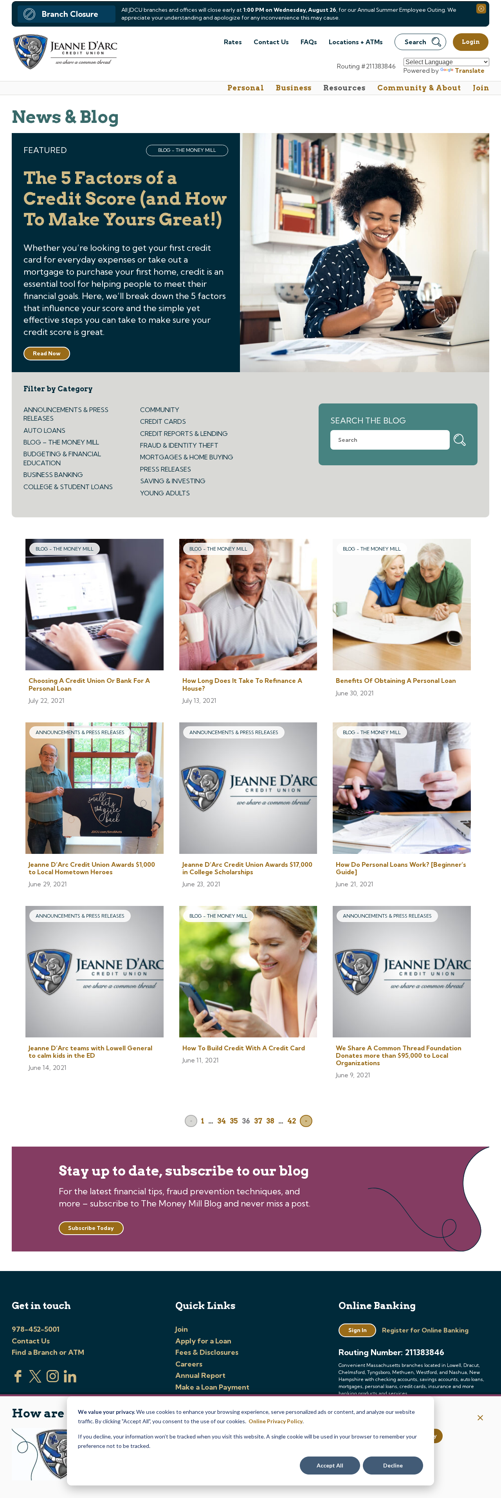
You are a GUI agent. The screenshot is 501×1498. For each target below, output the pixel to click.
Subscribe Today (91, 1228)
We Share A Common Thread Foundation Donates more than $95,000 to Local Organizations (398, 1055)
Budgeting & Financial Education (62, 458)
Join (481, 88)
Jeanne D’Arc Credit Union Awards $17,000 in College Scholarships (247, 868)
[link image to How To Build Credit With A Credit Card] (248, 972)
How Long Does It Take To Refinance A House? (242, 684)
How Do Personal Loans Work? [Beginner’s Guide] (401, 868)
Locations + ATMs (356, 42)
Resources (344, 88)
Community (159, 410)
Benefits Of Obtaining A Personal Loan (396, 680)
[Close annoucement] (480, 1418)
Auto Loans (44, 430)
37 (258, 1121)
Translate (470, 70)
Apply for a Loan (203, 1340)
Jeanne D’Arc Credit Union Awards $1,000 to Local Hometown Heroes (92, 868)
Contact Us (271, 42)
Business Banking (53, 475)
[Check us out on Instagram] (53, 1380)
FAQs (309, 42)
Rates (233, 42)
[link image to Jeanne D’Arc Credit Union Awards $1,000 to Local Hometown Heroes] (94, 789)
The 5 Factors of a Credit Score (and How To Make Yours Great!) (125, 198)
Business (294, 88)
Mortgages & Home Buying (186, 457)
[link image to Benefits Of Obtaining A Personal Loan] (402, 605)
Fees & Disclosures (206, 1352)
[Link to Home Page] (64, 53)
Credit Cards (163, 421)
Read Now (46, 353)
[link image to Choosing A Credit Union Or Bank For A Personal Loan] (94, 605)
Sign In (357, 1330)
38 (270, 1121)
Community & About (419, 88)
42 (291, 1121)
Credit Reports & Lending (184, 434)
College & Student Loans (68, 487)
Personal (245, 88)
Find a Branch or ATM (48, 1352)
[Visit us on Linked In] (70, 1380)
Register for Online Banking (425, 1330)
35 (234, 1121)
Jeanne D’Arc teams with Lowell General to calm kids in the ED (90, 1051)
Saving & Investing (172, 481)
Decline (393, 1465)
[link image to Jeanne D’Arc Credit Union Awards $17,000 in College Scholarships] (248, 789)
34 (221, 1121)
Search (415, 42)
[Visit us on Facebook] (18, 1380)
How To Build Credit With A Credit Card (243, 1048)
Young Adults (165, 493)
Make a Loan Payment (212, 1387)
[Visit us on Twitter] (35, 1380)
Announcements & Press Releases (65, 414)
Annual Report (200, 1375)
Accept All (330, 1465)
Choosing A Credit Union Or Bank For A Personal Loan (89, 684)
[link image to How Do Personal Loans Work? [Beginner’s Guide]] (402, 789)
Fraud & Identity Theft (179, 445)
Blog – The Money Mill (61, 442)
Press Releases (165, 469)
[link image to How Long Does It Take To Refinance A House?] (248, 605)
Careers (188, 1363)
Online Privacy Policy (276, 1421)
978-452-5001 (35, 1329)
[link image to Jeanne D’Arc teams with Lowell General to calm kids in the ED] (94, 972)
